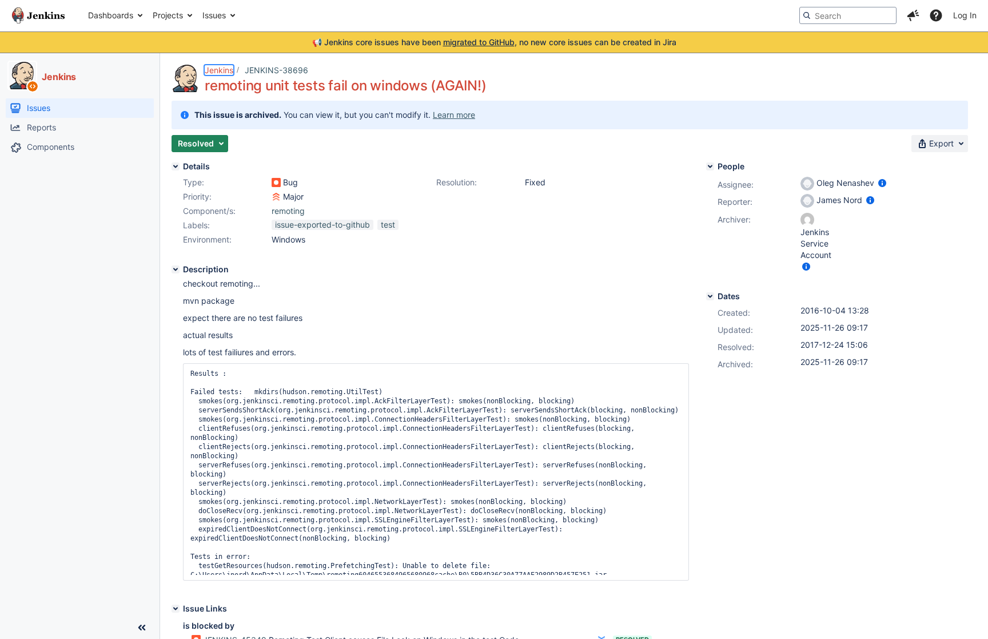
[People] (710, 166)
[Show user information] (882, 183)
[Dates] (710, 296)
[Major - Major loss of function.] (276, 196)
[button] (913, 15)
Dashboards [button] (110, 15)
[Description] (176, 269)
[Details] (176, 166)
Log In (965, 15)
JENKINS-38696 (276, 70)
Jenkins (219, 70)
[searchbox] (848, 15)
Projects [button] (168, 15)
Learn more (454, 115)
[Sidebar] (142, 627)
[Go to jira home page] (38, 15)
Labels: (196, 225)
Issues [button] (214, 15)
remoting (288, 211)
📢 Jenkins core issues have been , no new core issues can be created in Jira (494, 42)
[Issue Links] (176, 609)
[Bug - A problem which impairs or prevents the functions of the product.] (276, 182)
